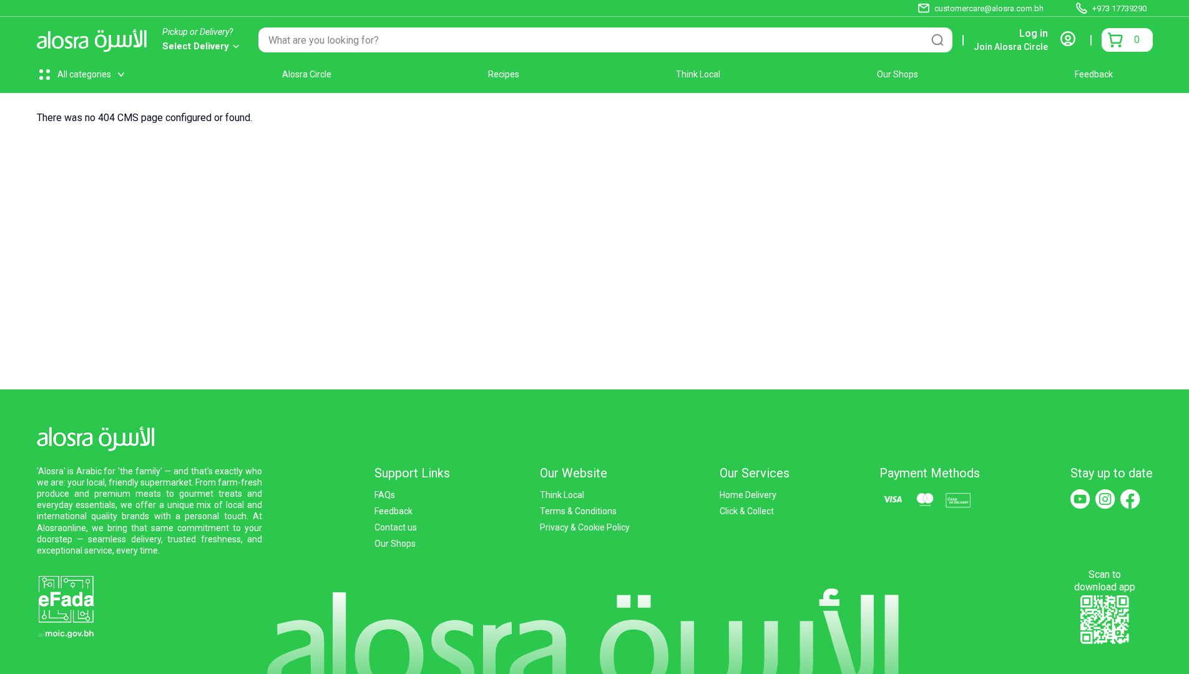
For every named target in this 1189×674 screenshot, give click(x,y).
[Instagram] (1105, 499)
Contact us (395, 527)
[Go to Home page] (95, 40)
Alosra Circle (306, 74)
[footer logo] (99, 436)
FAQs (384, 495)
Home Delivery (748, 495)
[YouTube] (1080, 499)
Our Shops (897, 74)
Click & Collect (747, 511)
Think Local (698, 74)
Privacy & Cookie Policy (585, 527)
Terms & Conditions (578, 511)
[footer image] (66, 606)
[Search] (937, 39)
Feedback (1094, 74)
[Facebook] (1130, 499)
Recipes (503, 74)
